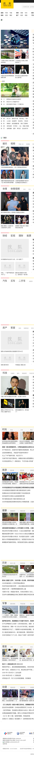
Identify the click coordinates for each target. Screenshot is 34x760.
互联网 (12, 373)
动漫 (4, 687)
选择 (14, 128)
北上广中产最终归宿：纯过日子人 (12, 455)
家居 (26, 15)
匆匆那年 (14, 121)
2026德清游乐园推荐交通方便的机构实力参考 (16, 490)
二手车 (22, 281)
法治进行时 (25, 128)
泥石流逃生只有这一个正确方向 (15, 104)
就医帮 (32, 511)
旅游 (4, 470)
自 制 (3, 121)
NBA (26, 13)
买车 (13, 281)
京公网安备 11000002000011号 (11, 742)
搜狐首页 (7, 4)
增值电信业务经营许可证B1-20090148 (12, 738)
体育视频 (15, 188)
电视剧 (28, 144)
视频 (13, 143)
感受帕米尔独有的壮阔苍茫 (13, 99)
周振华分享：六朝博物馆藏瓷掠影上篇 (14, 589)
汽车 (5, 281)
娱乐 (5, 143)
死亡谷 (9, 118)
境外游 (22, 470)
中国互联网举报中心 (9, 733)
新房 (21, 15)
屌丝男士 (20, 121)
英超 (21, 13)
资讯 (32, 328)
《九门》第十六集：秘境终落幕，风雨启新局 (16, 716)
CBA (29, 189)
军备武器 (22, 603)
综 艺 (3, 128)
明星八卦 (21, 144)
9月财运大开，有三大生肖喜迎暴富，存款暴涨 (16, 678)
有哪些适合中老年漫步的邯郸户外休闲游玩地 (16, 493)
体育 (5, 188)
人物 (21, 430)
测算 (11, 647)
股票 (29, 235)
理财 (11, 15)
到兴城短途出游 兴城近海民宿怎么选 (13, 499)
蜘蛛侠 (9, 123)
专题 (11, 13)
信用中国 (5, 744)
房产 (5, 327)
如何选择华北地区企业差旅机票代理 (13, 496)
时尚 (4, 429)
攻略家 (32, 470)
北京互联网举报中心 (22, 733)
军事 (6, 13)
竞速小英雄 (26, 126)
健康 (4, 510)
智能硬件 (24, 373)
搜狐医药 (12, 511)
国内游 (12, 470)
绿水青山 (22, 118)
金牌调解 (9, 128)
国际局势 (12, 603)
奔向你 (26, 121)
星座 (4, 646)
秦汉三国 (12, 563)
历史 (4, 562)
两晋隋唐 (22, 563)
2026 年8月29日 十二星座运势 (11, 675)
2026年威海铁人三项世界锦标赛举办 (13, 583)
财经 (5, 235)
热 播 (3, 118)
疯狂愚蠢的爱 (16, 123)
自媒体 (31, 281)
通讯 (18, 373)
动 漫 (3, 126)
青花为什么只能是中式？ (13, 101)
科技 (5, 373)
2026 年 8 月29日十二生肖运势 (11, 672)
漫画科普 (22, 687)
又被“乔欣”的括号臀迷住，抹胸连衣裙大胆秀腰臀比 (18, 458)
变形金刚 (9, 126)
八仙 (20, 126)
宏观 (6, 15)
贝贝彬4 (15, 126)
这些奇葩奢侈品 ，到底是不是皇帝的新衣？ (15, 452)
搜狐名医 (22, 511)
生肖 (31, 647)
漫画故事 (12, 687)
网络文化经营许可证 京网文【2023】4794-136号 (14, 740)
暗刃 (27, 118)
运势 (21, 647)
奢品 (31, 430)
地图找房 (26, 328)
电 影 (3, 123)
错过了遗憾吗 (24, 123)
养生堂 (19, 128)
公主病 (9, 121)
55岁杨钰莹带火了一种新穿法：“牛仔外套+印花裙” (17, 461)
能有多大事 (15, 118)
